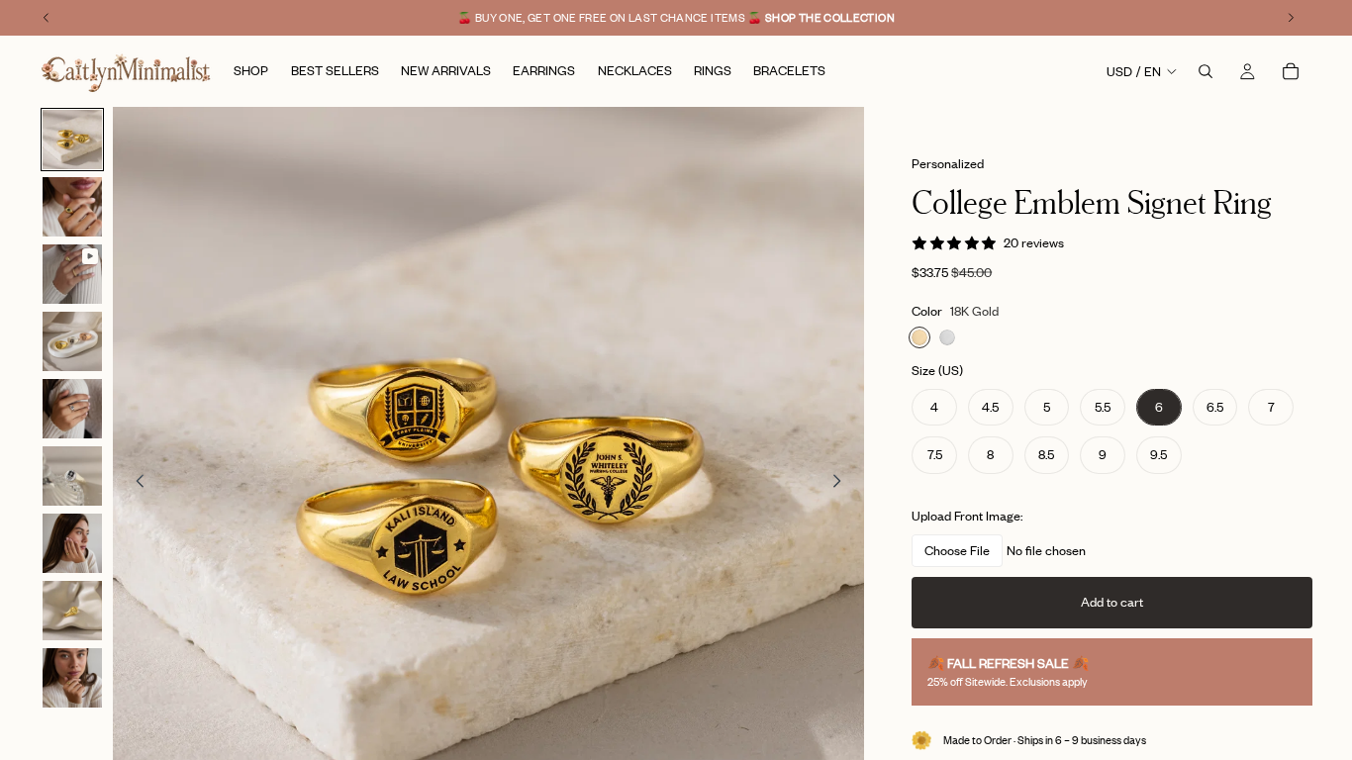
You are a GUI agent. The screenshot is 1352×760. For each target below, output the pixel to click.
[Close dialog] (848, 134)
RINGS (676, 457)
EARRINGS (676, 507)
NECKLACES (676, 606)
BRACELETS (676, 556)
